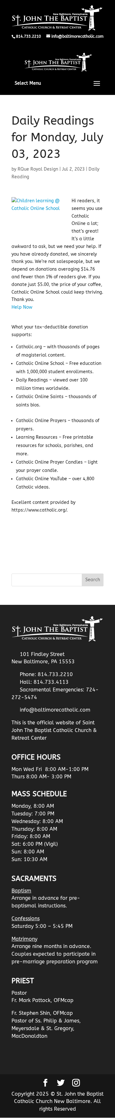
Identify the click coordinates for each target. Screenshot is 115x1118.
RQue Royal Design (38, 169)
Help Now (22, 307)
